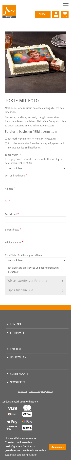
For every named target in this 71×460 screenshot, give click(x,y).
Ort (6, 201)
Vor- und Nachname (15, 175)
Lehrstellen (18, 357)
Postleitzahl (11, 214)
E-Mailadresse (12, 229)
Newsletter (17, 382)
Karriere (15, 349)
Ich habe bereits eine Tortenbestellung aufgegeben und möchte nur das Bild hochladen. (36, 145)
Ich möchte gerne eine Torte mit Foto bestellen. (32, 138)
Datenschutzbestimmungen (21, 454)
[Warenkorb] (64, 12)
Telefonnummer (13, 242)
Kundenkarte (19, 373)
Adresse (9, 188)
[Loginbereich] (55, 14)
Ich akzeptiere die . (33, 269)
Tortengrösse (12, 154)
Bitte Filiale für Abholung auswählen (23, 255)
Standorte (17, 332)
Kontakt (15, 324)
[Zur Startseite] (9, 11)
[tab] (35, 281)
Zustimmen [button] (58, 447)
